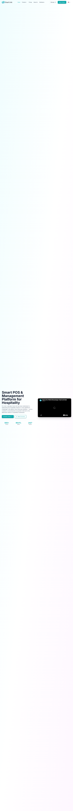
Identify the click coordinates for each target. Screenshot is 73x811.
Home (19, 2)
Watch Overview (21, 416)
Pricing (30, 2)
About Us (36, 2)
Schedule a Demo (7, 416)
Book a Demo (62, 2)
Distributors (41, 2)
